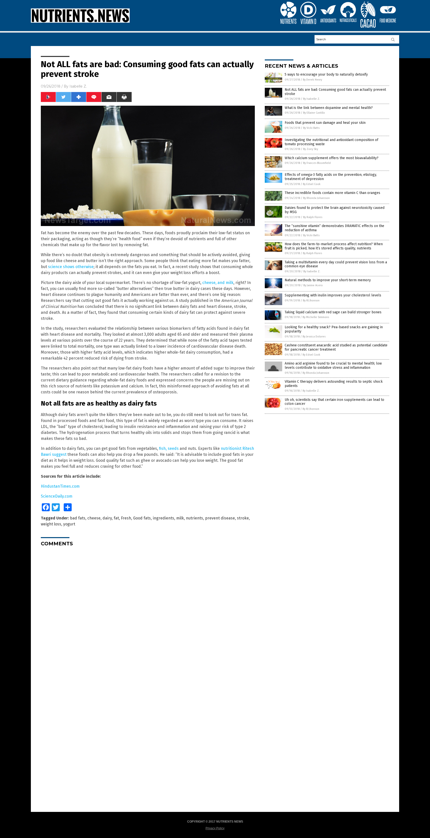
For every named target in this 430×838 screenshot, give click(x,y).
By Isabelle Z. (311, 98)
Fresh (126, 518)
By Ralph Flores (312, 217)
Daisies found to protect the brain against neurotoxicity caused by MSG (334, 210)
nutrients (194, 518)
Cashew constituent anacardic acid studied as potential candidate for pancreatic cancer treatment (336, 347)
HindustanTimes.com (60, 486)
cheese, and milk (217, 282)
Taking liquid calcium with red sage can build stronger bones (333, 312)
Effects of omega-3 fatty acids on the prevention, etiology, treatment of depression (331, 177)
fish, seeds (169, 448)
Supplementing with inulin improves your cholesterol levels (333, 295)
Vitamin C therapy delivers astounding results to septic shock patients (334, 383)
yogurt (69, 524)
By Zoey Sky (310, 149)
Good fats (142, 518)
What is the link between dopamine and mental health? (329, 108)
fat (116, 518)
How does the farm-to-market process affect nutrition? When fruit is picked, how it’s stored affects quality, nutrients (334, 246)
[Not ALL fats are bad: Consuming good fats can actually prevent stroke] (80, 21)
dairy (107, 518)
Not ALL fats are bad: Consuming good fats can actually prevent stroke (335, 92)
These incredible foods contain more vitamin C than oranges (332, 193)
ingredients (163, 518)
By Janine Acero (313, 285)
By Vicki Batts (311, 128)
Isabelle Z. (78, 86)
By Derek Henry (312, 79)
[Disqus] (148, 612)
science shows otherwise (71, 266)
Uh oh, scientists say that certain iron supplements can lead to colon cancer (334, 402)
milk (180, 518)
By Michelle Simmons (316, 317)
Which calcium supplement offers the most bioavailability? (331, 158)
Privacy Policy (215, 828)
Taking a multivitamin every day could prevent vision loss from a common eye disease (336, 264)
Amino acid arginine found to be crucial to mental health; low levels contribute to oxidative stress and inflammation (333, 365)
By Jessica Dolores (314, 336)
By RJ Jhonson (311, 300)
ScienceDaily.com (56, 496)
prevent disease (220, 518)
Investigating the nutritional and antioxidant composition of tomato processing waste (331, 142)
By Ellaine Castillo (314, 112)
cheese (94, 518)
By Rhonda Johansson (316, 198)
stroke (243, 518)
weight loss (51, 524)
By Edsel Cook (312, 184)
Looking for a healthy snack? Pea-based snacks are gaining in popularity (334, 329)
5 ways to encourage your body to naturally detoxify (326, 74)
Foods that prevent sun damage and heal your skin (325, 123)
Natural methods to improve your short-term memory (328, 280)
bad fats (77, 518)
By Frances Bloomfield (317, 163)
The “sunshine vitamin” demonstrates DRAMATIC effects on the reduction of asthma (334, 228)
